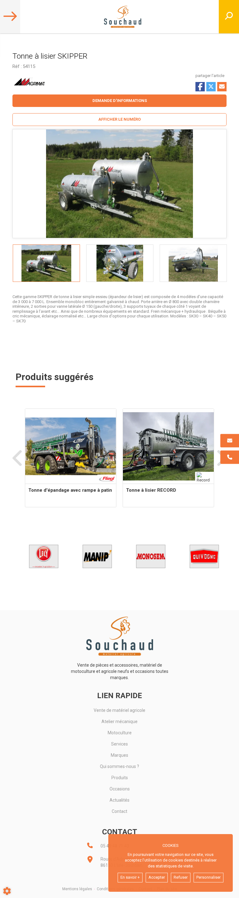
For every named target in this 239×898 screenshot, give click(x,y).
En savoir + (130, 877)
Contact (119, 811)
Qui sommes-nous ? (119, 766)
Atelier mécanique (119, 721)
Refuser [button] (181, 877)
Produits (119, 777)
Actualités (119, 800)
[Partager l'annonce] (222, 86)
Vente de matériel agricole (119, 710)
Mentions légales (77, 889)
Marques (119, 755)
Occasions (120, 788)
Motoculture (120, 732)
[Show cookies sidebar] (7, 891)
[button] (119, 119)
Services (119, 743)
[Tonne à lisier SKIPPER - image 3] (193, 263)
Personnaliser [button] (208, 877)
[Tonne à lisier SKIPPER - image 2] (119, 263)
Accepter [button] (156, 877)
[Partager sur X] (211, 86)
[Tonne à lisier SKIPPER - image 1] (46, 263)
